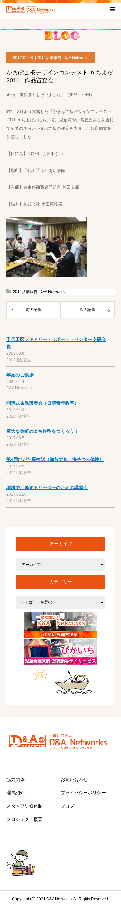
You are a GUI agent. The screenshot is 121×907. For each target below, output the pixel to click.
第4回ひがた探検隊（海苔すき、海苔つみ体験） (55, 459)
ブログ (67, 806)
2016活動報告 (18, 416)
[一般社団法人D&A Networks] (32, 9)
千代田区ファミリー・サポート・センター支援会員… (56, 343)
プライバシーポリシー (83, 792)
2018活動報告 (18, 360)
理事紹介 (15, 792)
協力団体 (15, 779)
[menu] (112, 9)
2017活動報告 (18, 444)
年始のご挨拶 (20, 374)
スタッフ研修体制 (24, 806)
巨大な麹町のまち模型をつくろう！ (42, 431)
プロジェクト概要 (24, 819)
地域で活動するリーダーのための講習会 (47, 487)
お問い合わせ (74, 779)
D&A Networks (75, 57)
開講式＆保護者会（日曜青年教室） (42, 403)
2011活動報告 (49, 57)
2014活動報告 (18, 472)
